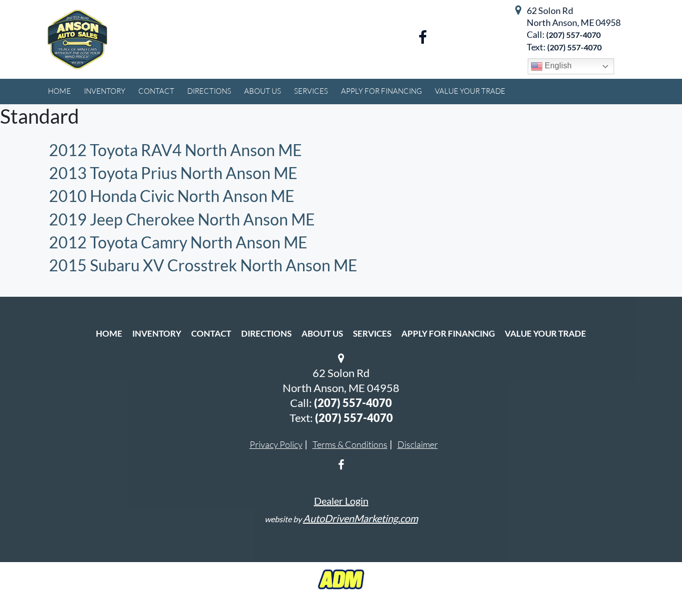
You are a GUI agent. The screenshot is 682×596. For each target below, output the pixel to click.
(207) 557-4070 (573, 34)
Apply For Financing (448, 333)
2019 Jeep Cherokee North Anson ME (182, 219)
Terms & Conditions (350, 444)
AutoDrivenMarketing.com (360, 518)
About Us (322, 333)
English (557, 65)
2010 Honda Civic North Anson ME (172, 195)
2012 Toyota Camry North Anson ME (178, 242)
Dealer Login (341, 501)
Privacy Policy (276, 444)
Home (109, 333)
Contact (211, 333)
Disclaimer (417, 444)
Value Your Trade (545, 333)
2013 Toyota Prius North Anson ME (173, 173)
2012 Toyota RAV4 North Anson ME (175, 150)
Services (372, 333)
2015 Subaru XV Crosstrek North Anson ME (203, 265)
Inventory (156, 333)
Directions (266, 333)
